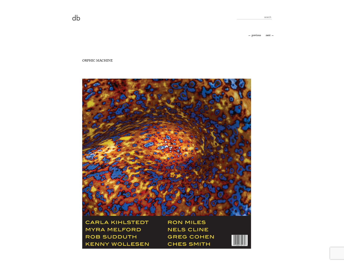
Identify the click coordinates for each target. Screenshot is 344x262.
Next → (270, 35)
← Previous (254, 35)
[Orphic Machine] (166, 248)
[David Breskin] (76, 17)
